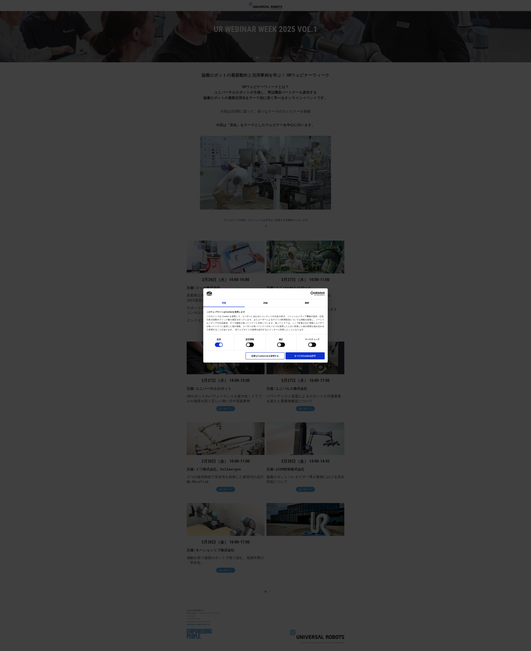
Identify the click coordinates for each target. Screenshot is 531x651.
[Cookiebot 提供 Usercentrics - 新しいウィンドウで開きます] (312, 294)
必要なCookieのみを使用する (265, 356)
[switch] (250, 345)
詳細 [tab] (265, 303)
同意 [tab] (224, 303)
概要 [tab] (307, 303)
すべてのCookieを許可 (305, 356)
